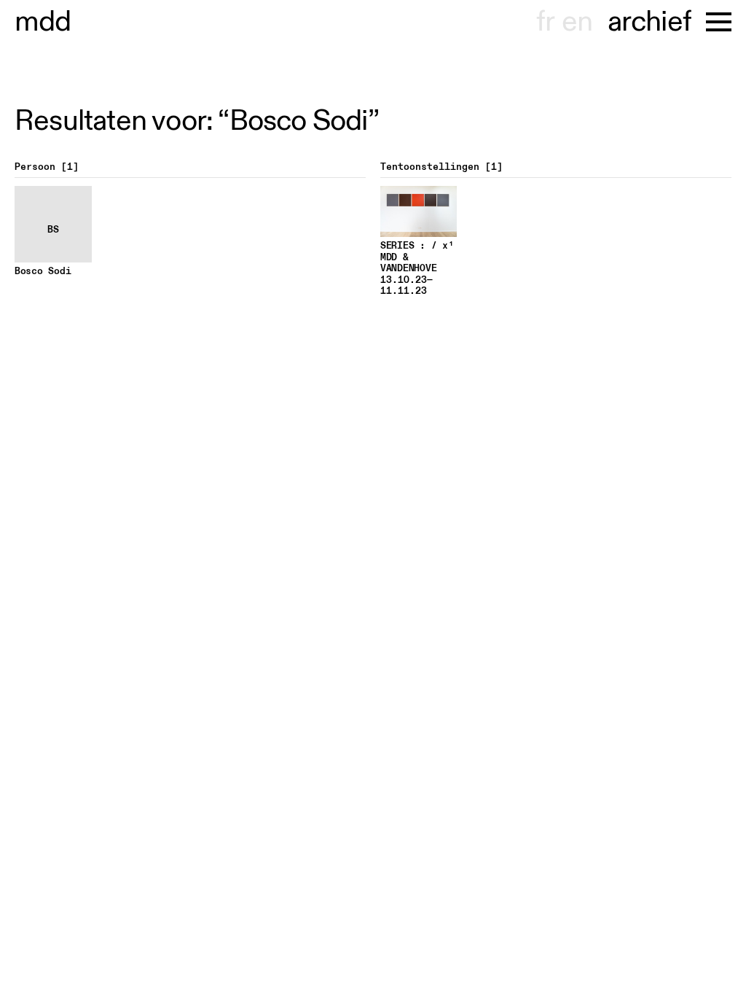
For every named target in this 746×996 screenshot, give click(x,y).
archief (649, 21)
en (577, 21)
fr (545, 21)
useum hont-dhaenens (43, 21)
